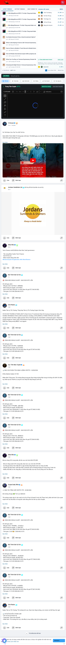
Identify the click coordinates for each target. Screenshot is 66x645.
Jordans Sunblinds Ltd (15, 187)
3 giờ (9, 367)
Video (36, 81)
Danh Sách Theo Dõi (57, 86)
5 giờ (9, 457)
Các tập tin (58, 81)
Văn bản (16, 81)
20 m (9, 189)
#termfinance (26, 259)
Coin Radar (11, 305)
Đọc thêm (5, 142)
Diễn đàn (14, 70)
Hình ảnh (26, 81)
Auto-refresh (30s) (52, 70)
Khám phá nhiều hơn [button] (13, 641)
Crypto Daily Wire (13, 484)
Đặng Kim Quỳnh (48, 25)
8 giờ (9, 606)
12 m (9, 125)
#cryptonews (16, 259)
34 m (9, 247)
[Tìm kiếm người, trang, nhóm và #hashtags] (63, 2)
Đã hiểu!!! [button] (56, 640)
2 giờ (9, 307)
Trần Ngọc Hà (47, 19)
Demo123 (46, 67)
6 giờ (9, 547)
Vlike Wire (11, 245)
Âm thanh (47, 81)
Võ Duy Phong (47, 22)
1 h (8, 277)
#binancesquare (7, 259)
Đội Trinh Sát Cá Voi (14, 275)
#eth (21, 259)
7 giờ (9, 576)
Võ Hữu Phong (47, 15)
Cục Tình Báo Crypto (14, 365)
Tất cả (6, 81)
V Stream (11, 123)
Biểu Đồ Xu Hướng (46, 86)
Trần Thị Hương (48, 12)
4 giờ (9, 427)
